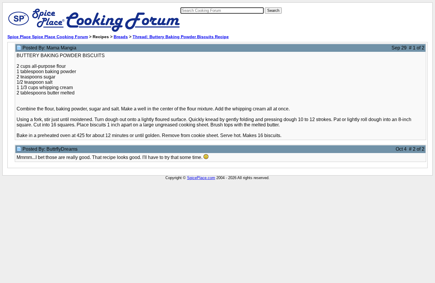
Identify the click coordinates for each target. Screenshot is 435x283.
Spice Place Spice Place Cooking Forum (47, 36)
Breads (121, 36)
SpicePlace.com (201, 178)
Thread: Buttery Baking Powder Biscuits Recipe (181, 36)
